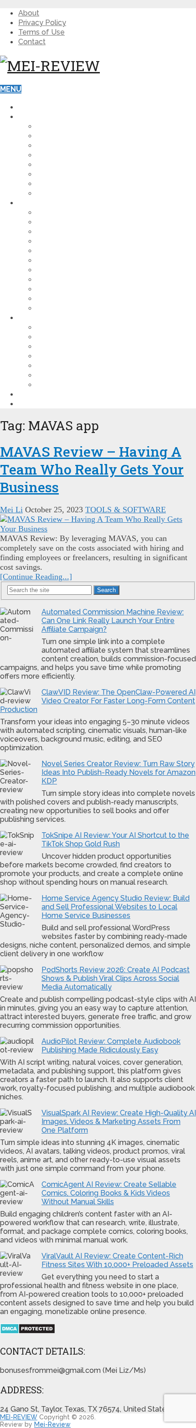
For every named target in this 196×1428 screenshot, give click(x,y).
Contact (32, 41)
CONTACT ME (42, 403)
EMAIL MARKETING (69, 250)
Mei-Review (52, 1424)
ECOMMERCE (59, 260)
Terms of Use (41, 32)
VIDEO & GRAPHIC (68, 221)
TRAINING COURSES (72, 269)
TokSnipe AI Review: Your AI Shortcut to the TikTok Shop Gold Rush (115, 839)
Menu (10, 89)
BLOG (28, 116)
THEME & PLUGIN (67, 231)
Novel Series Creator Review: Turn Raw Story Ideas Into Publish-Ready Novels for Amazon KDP (118, 772)
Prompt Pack (62, 298)
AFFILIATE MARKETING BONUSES (95, 346)
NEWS (47, 183)
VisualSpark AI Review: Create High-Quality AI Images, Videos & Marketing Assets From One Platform (118, 1121)
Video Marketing (70, 164)
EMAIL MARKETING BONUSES (88, 355)
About (28, 13)
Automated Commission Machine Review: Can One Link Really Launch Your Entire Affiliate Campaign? (112, 621)
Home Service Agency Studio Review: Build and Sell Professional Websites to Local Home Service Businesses (115, 907)
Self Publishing (68, 308)
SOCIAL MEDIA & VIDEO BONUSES (96, 384)
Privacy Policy (42, 22)
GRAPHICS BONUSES (73, 365)
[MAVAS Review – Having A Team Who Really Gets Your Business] (98, 524)
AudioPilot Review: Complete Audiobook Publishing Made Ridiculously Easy (111, 1045)
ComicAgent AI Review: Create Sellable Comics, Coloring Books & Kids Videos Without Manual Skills (108, 1193)
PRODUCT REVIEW (51, 202)
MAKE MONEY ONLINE (75, 154)
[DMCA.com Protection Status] (27, 1331)
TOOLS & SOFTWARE (74, 212)
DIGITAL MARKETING (73, 145)
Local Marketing (71, 288)
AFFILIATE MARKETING (76, 135)
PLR (43, 279)
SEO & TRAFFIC (63, 241)
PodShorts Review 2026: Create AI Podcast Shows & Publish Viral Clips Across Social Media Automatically (115, 978)
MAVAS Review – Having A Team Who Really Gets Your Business (92, 469)
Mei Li (11, 509)
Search (106, 590)
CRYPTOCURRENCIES (74, 193)
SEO (44, 174)
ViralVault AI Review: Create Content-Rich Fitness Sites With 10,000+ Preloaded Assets (117, 1260)
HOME (29, 107)
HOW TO (51, 126)
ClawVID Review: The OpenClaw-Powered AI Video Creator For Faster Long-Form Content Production (98, 701)
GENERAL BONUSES (72, 336)
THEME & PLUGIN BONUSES (86, 327)
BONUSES (36, 317)
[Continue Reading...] (36, 576)
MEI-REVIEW (18, 1417)
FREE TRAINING (45, 394)
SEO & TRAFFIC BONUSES (82, 375)
